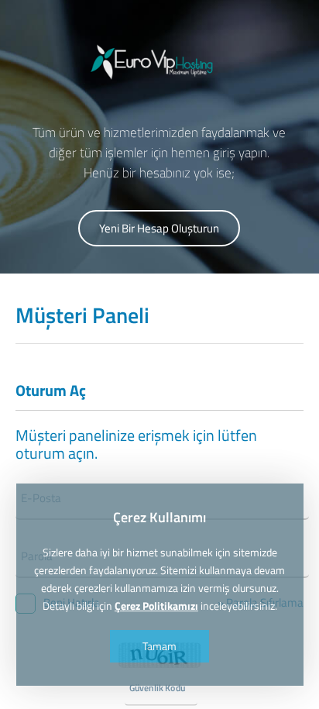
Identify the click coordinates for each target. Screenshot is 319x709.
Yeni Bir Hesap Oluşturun (159, 228)
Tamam (159, 646)
